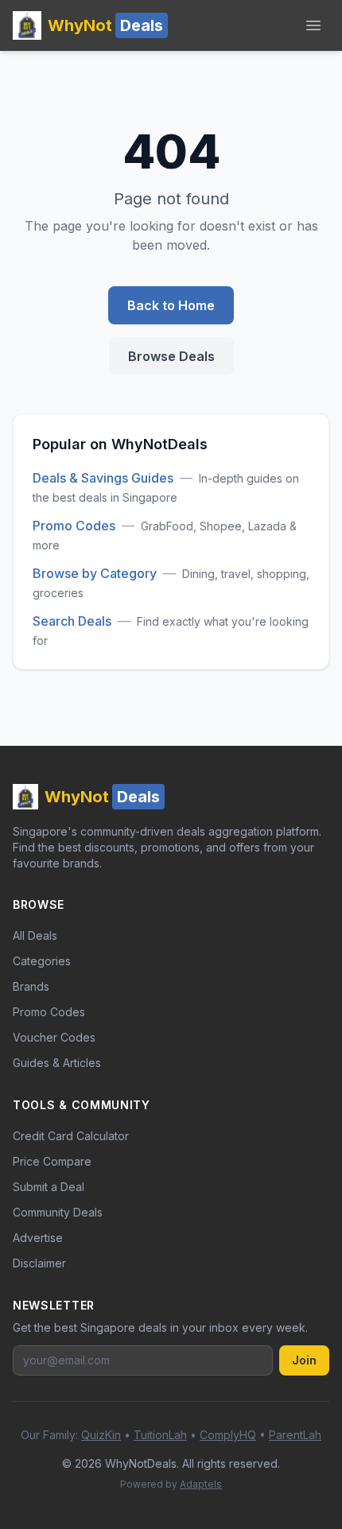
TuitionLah (160, 1435)
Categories (42, 961)
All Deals (35, 935)
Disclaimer (39, 1263)
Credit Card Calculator (71, 1136)
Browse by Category (95, 573)
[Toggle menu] (313, 25)
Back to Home (171, 305)
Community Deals (58, 1212)
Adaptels (201, 1484)
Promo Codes (74, 526)
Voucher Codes (54, 1037)
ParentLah (295, 1435)
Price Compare (52, 1161)
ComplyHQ (228, 1435)
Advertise (38, 1237)
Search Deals (72, 621)
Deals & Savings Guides (103, 478)
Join (304, 1360)
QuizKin (101, 1435)
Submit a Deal (48, 1186)
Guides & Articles (57, 1062)
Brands (31, 986)
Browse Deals (171, 356)
